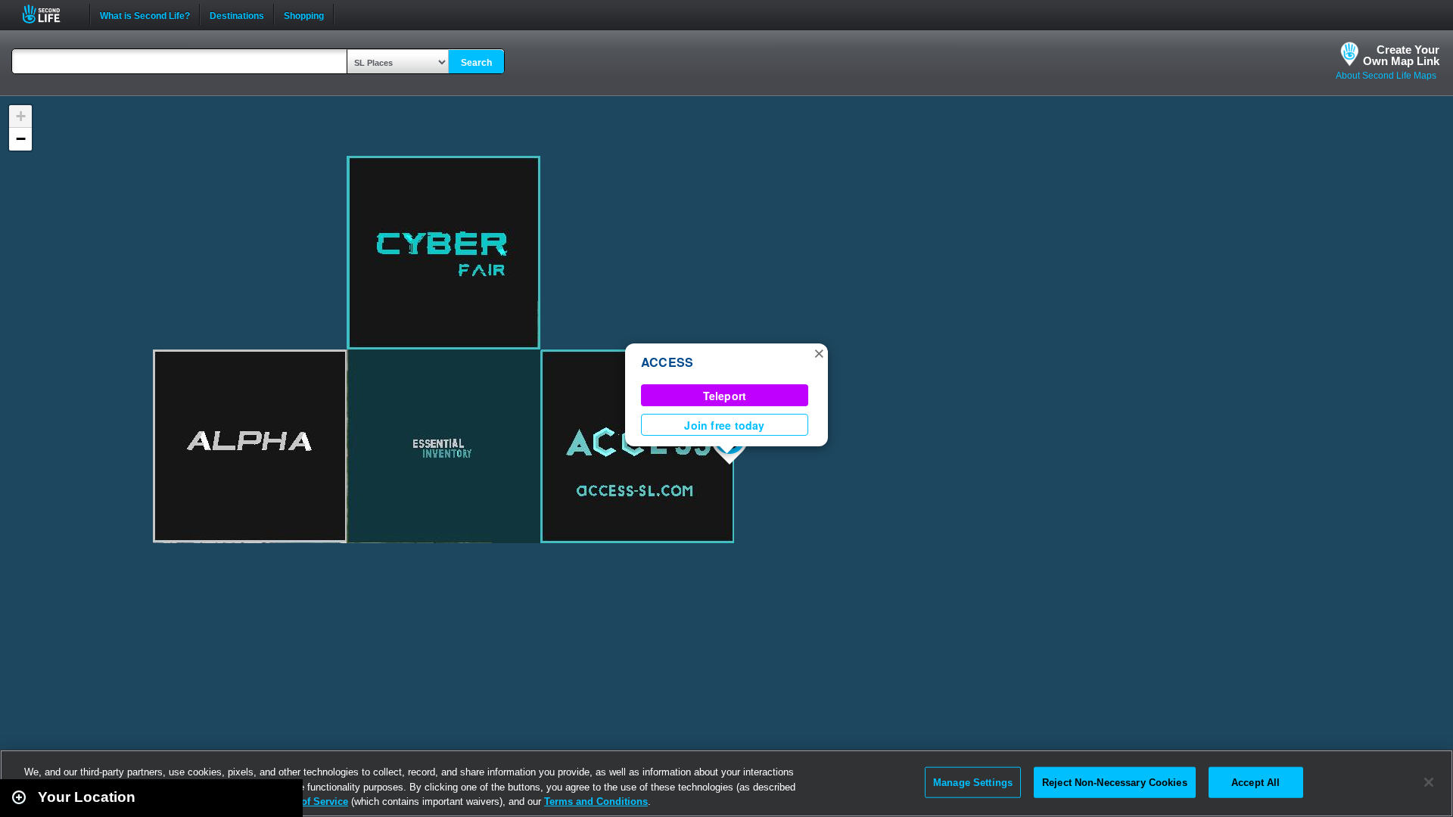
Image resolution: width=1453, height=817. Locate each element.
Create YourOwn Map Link (1401, 55)
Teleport (725, 395)
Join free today (724, 425)
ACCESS (667, 362)
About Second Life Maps (1386, 75)
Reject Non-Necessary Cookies (1114, 781)
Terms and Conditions (596, 801)
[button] (819, 352)
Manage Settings (973, 781)
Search (476, 62)
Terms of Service (308, 801)
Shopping (304, 14)
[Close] (1428, 782)
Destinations (237, 14)
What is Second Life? (145, 14)
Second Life (49, 14)
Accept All (1255, 781)
